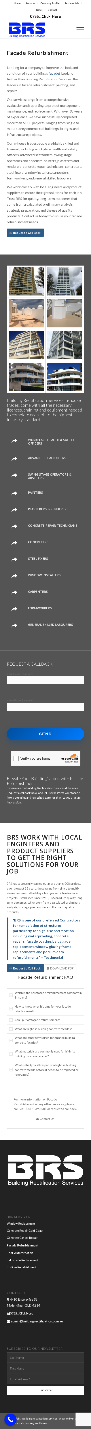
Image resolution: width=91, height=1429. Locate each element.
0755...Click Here (45, 16)
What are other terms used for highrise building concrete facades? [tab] (45, 1040)
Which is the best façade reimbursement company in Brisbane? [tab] (48, 995)
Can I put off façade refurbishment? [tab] (37, 1020)
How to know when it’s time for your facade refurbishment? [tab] (43, 1009)
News (39, 9)
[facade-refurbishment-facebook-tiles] (26, 377)
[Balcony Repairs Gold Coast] (65, 345)
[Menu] (78, 30)
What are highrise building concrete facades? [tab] (43, 1029)
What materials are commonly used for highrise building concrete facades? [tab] (45, 1054)
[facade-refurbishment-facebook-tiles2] (65, 377)
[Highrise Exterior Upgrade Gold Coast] (26, 345)
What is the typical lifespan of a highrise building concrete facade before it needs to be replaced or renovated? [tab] (46, 1069)
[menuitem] (17, 3)
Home (17, 3)
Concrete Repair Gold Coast (25, 1230)
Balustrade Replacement (22, 1260)
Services (30, 3)
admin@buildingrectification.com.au (37, 1321)
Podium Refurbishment (21, 1267)
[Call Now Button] (10, 1420)
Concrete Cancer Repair (22, 1237)
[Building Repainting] (26, 313)
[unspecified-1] (65, 313)
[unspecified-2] (26, 281)
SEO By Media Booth (37, 1423)
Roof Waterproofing (20, 1253)
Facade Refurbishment (22, 1245)
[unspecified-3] (65, 281)
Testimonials (71, 3)
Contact (52, 9)
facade (54, 73)
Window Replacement (21, 1223)
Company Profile (49, 3)
